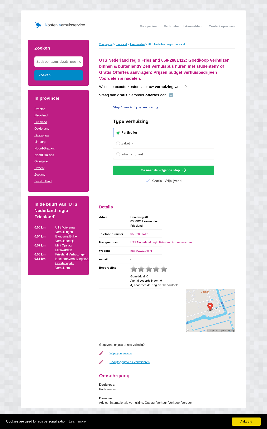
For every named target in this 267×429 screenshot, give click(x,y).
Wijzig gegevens (121, 353)
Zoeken (44, 75)
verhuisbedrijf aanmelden (183, 26)
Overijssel (41, 161)
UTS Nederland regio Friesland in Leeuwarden (161, 242)
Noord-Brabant (44, 148)
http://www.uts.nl (141, 250)
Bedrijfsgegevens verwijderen (130, 362)
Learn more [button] (77, 421)
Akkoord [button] (246, 421)
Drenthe (39, 109)
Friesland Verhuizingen (70, 254)
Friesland (40, 122)
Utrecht (39, 168)
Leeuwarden (137, 44)
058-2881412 (139, 234)
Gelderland (41, 128)
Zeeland (39, 174)
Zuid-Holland (43, 181)
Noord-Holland (44, 155)
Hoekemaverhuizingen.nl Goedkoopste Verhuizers (72, 263)
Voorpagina (148, 26)
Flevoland (41, 115)
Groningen (41, 135)
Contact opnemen (222, 26)
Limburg (39, 141)
